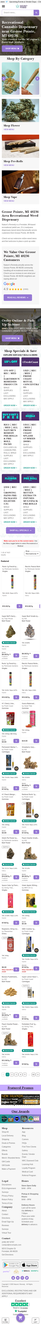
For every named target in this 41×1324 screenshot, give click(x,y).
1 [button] (7, 1074)
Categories (6, 1147)
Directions (6, 1218)
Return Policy (7, 1199)
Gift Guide (6, 1165)
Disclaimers (6, 1185)
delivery (28, 1211)
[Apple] (13, 1278)
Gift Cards (6, 1162)
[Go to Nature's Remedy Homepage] (21, 6)
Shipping (5, 1139)
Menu (27, 551)
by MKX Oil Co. (27, 888)
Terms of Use (7, 1203)
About (4, 1211)
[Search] (36, 12)
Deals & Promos (8, 1143)
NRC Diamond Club (30, 1161)
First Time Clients (29, 1147)
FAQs (24, 1143)
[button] (3, 6)
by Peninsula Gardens (10, 569)
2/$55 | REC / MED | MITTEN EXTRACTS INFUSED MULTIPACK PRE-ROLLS (30, 495)
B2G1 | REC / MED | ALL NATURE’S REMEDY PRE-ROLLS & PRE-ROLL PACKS (11, 434)
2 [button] (11, 1074)
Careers (25, 1139)
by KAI (24, 618)
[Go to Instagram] (22, 1278)
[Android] (18, 1278)
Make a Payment (8, 1169)
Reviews (5, 1225)
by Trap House (7, 618)
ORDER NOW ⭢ (10, 405)
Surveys (5, 1192)
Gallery (25, 1150)
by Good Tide (27, 706)
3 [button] (16, 1074)
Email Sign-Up (8, 1222)
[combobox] (7, 653)
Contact (5, 1214)
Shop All (5, 1132)
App (23, 1132)
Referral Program (29, 1175)
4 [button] (20, 1074)
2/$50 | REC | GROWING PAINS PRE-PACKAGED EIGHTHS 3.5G (10, 495)
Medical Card (27, 1172)
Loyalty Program (28, 1168)
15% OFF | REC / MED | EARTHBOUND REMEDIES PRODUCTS (12, 377)
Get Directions (7, 1255)
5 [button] (24, 1074)
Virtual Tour (6, 1233)
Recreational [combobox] (31, 554)
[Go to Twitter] (27, 1278)
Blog (24, 1136)
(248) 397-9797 (8, 1242)
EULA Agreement (9, 1188)
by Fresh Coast (7, 706)
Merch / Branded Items (11, 1158)
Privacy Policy (7, 1196)
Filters (5, 1322)
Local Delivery (7, 1136)
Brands (5, 1154)
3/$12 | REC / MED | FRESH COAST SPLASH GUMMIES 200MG (29, 433)
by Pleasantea (7, 931)
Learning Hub (27, 1164)
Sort (35, 1322)
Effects (4, 1150)
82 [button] (34, 1074)
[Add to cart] (19, 606)
